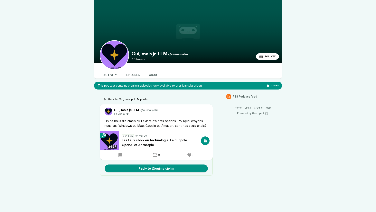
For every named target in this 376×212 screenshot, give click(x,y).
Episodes (133, 75)
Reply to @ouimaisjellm (156, 168)
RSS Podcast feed (245, 96)
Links (248, 107)
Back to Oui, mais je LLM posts (128, 99)
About (154, 75)
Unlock (275, 85)
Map (268, 107)
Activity (110, 75)
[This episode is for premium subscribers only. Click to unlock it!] (205, 140)
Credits (258, 107)
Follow (270, 56)
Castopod (258, 113)
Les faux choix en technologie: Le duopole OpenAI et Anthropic (154, 142)
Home (238, 107)
